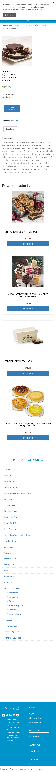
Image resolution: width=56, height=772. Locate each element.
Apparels (7, 469)
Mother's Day (9, 576)
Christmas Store (10, 487)
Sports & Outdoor (11, 626)
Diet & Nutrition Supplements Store (18, 493)
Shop (10, 25)
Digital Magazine (35, 722)
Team (31, 755)
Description (10, 129)
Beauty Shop (9, 475)
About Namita (34, 751)
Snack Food (13, 609)
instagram (17, 715)
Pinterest (14, 715)
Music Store (8, 582)
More (6, 570)
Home (4, 25)
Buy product (11, 108)
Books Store (9, 481)
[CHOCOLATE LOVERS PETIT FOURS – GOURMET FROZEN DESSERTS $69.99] (28, 271)
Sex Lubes (8, 620)
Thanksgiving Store (11, 632)
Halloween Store (10, 511)
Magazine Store (10, 559)
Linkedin (10, 715)
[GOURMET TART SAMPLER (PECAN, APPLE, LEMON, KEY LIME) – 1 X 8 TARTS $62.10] (28, 401)
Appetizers (13, 592)
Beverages (13, 597)
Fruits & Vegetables (17, 605)
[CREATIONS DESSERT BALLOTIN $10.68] (28, 336)
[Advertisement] (28, 674)
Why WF (32, 714)
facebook (3, 715)
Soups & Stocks (15, 614)
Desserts (17, 25)
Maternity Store (10, 565)
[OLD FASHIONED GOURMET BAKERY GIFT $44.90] (28, 207)
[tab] (10, 129)
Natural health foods (12, 588)
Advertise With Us (35, 718)
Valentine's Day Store (12, 638)
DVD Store (8, 499)
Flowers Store (9, 505)
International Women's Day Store (17, 535)
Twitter (7, 715)
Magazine (7, 553)
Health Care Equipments (13, 517)
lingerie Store (9, 547)
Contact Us (33, 764)
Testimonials (33, 759)
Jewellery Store (10, 541)
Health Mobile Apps (11, 523)
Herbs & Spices (10, 529)
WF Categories (34, 737)
